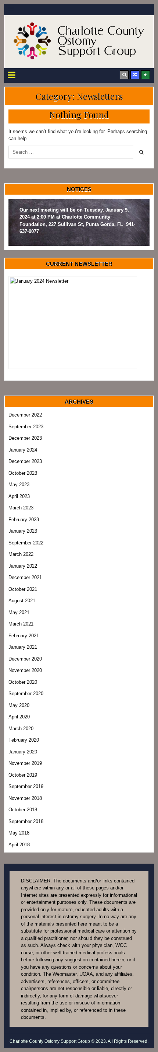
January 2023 (22, 531)
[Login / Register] (145, 74)
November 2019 (25, 763)
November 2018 (25, 798)
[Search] (124, 74)
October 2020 (22, 682)
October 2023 (22, 473)
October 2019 (22, 775)
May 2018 (18, 833)
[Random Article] (134, 74)
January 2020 (22, 752)
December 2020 (25, 659)
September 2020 (25, 693)
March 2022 (20, 554)
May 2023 (18, 484)
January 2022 (22, 566)
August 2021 (21, 600)
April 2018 (19, 844)
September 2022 (25, 543)
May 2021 (18, 612)
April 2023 (19, 496)
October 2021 (22, 589)
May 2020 (18, 705)
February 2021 (23, 635)
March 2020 (20, 728)
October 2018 (22, 809)
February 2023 (23, 519)
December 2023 (25, 438)
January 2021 (22, 647)
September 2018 (25, 821)
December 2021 (25, 577)
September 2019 (25, 786)
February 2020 (23, 740)
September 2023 (25, 426)
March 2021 (20, 624)
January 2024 (22, 450)
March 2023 (20, 508)
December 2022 (25, 415)
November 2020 (25, 670)
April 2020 (19, 717)
